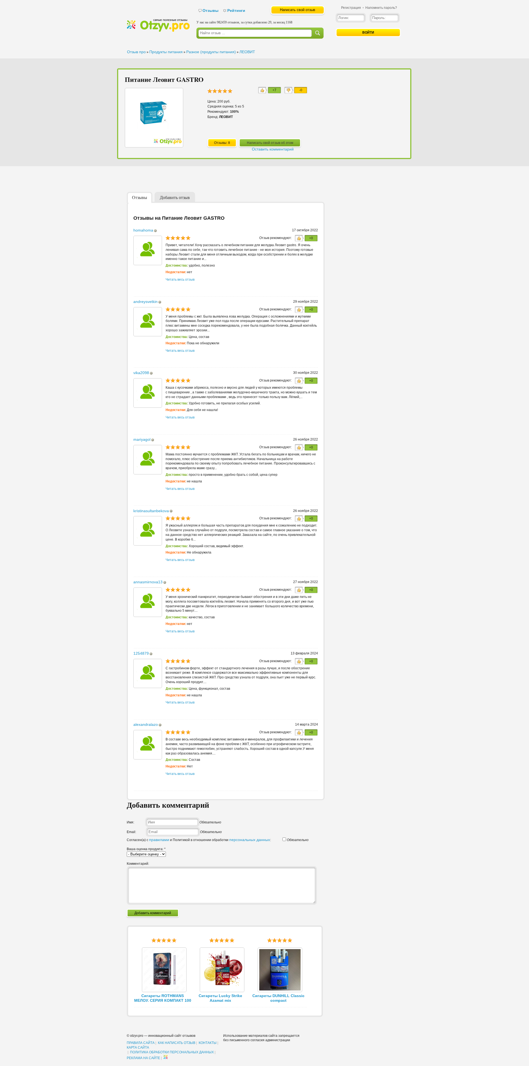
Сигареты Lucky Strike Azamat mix (220, 998)
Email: (131, 832)
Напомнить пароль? (381, 8)
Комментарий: (138, 864)
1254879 (141, 653)
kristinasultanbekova (151, 511)
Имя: (130, 822)
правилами (159, 839)
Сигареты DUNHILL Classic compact (278, 998)
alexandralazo (145, 724)
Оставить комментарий (273, 149)
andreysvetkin (145, 301)
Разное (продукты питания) (211, 52)
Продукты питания (166, 52)
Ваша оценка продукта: (146, 849)
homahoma (143, 230)
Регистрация (351, 8)
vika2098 (141, 372)
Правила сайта (141, 1043)
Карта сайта (138, 1047)
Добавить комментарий (152, 913)
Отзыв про (136, 52)
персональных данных (249, 839)
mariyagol (141, 439)
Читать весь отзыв (180, 279)
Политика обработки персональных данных (172, 1052)
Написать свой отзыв (297, 10)
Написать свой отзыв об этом (270, 143)
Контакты (208, 1043)
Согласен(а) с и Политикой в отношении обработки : (199, 840)
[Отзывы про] (158, 30)
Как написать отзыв (176, 1043)
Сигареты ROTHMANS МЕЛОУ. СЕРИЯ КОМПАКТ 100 (162, 998)
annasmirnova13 (148, 582)
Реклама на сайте (143, 1058)
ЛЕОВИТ (247, 52)
